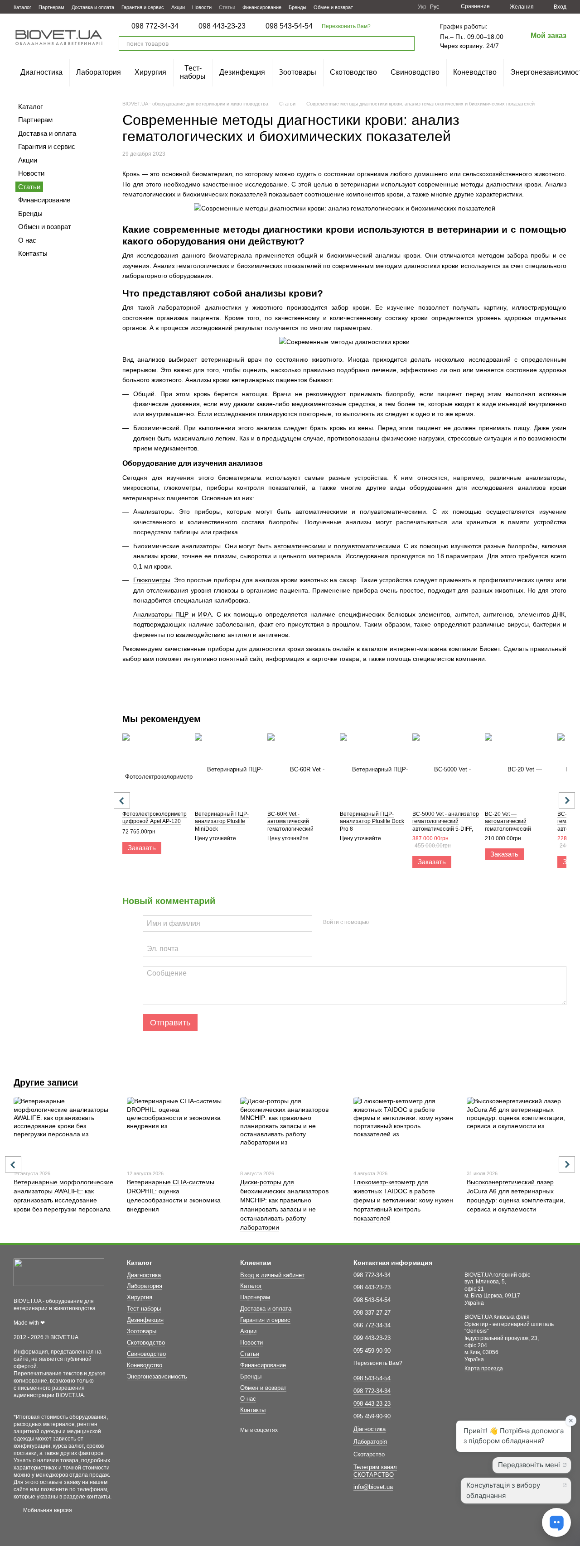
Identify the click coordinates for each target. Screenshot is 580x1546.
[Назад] (122, 800)
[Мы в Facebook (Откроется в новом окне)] (372, 6)
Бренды (297, 7)
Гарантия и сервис (142, 7)
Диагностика (41, 72)
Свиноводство (415, 72)
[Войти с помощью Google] (393, 922)
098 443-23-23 (222, 26)
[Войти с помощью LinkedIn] (407, 922)
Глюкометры (151, 580)
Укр (422, 7)
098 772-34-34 (155, 26)
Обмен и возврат (333, 7)
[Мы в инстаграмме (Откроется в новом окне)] (394, 6)
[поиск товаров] (407, 43)
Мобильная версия (47, 1510)
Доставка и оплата (93, 7)
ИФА (205, 614)
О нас (27, 240)
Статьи (227, 7)
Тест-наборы (193, 72)
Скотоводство (353, 72)
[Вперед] (567, 800)
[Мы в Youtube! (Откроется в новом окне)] (383, 6)
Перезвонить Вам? (346, 26)
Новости (202, 7)
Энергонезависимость (157, 1376)
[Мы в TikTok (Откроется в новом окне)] (405, 6)
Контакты (33, 253)
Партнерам (51, 7)
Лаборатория (98, 72)
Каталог (22, 7)
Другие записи (46, 1082)
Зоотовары (297, 72)
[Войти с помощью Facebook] (378, 922)
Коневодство (475, 72)
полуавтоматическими (367, 546)
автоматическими (301, 546)
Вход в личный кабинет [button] (272, 1275)
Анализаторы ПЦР (162, 614)
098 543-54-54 (289, 26)
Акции (178, 7)
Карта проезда (483, 1368)
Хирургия (150, 72)
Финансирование (261, 7)
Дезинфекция (242, 72)
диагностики (505, 184)
